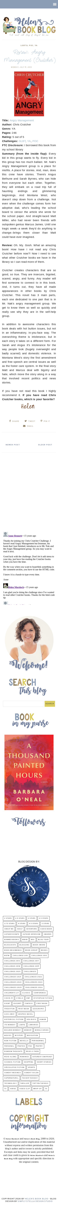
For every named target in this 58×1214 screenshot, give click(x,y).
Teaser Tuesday (30, 1078)
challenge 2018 (12, 966)
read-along (10, 1057)
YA (36, 45)
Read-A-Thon (32, 1051)
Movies (7, 1035)
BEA (33, 940)
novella (24, 1041)
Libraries (34, 1025)
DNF (28, 998)
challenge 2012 (39, 956)
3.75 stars (9, 924)
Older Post (45, 445)
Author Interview (31, 934)
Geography (38, 1009)
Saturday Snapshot (42, 1057)
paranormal (38, 1041)
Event (7, 1004)
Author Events (11, 934)
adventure (31, 929)
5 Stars (45, 924)
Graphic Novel (25, 1014)
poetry (39, 1046)
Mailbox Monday (12, 1030)
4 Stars (22, 924)
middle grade (42, 1030)
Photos (21, 1046)
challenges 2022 (33, 977)
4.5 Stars (33, 924)
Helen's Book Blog (36, 1199)
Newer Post (13, 445)
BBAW (25, 940)
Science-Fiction (12, 1062)
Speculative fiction (14, 1067)
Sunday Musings (12, 1073)
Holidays (31, 1019)
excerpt (18, 1004)
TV (5, 1089)
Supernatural (11, 1078)
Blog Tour (43, 940)
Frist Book (23, 1009)
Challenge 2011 (20, 956)
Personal (9, 1046)
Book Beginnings (13, 950)
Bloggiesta (10, 945)
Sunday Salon (31, 1073)
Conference (40, 993)
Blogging (24, 945)
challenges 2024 (34, 982)
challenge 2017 (31, 961)
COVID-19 (8, 998)
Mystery (19, 1035)
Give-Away (9, 1014)
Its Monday (9, 1025)
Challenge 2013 (12, 961)
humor (43, 1019)
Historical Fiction (13, 1019)
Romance (24, 1057)
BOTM (6, 956)
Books (44, 950)
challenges (30, 972)
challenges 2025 (13, 988)
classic (26, 993)
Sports (31, 1067)
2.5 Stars (20, 918)
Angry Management (22, 120)
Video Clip (24, 1089)
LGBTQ (24, 45)
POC (31, 45)
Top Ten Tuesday (40, 1083)
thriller (24, 1083)
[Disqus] (29, 491)
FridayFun (9, 1009)
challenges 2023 (13, 982)
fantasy (29, 1004)
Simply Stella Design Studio (35, 1201)
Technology (10, 1083)
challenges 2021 (12, 977)
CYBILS (19, 998)
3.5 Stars (43, 918)
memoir (28, 1030)
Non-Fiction (10, 1041)
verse (13, 1089)
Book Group (31, 950)
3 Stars (32, 918)
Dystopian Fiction (43, 998)
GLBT (22, 141)
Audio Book (46, 929)
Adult (20, 929)
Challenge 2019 (31, 966)
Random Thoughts (13, 1051)
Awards (48, 934)
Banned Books (11, 940)
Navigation (32, 1035)
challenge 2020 (12, 972)
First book (42, 1004)
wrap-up (37, 1089)
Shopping (28, 1062)
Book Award (39, 945)
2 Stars (8, 918)
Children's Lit (11, 993)
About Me (9, 929)
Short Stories (44, 1062)
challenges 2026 (34, 988)
